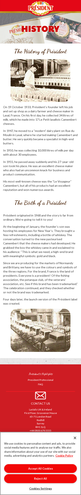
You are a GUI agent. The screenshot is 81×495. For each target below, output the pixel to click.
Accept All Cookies (40, 468)
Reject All (40, 478)
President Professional (40, 379)
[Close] (75, 437)
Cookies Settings (40, 488)
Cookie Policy (64, 455)
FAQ (40, 384)
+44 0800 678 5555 (40, 430)
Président (40, 8)
